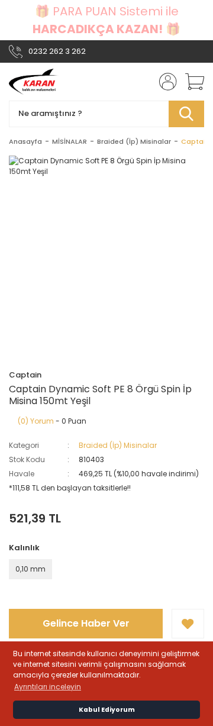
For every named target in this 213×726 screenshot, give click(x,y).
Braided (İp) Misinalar (118, 445)
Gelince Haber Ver (86, 623)
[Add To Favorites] (188, 623)
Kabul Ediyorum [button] (107, 709)
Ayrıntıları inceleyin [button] (47, 687)
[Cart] (190, 82)
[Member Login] (164, 82)
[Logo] (34, 82)
